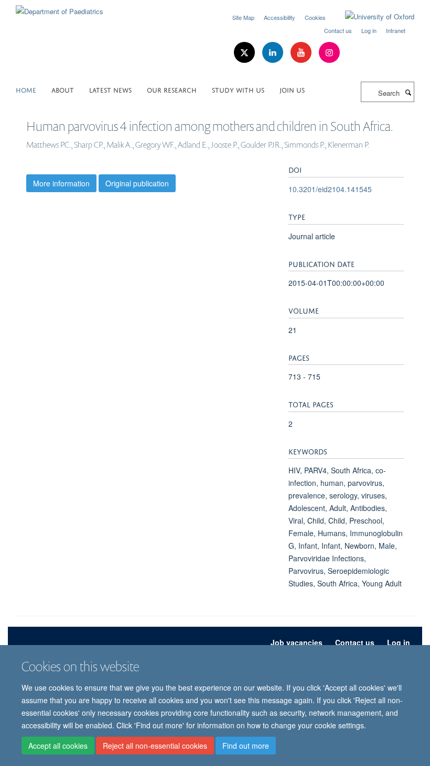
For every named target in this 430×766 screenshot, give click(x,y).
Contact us (338, 30)
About (62, 89)
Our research (172, 89)
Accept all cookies (58, 745)
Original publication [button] (137, 183)
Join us (292, 89)
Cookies (315, 17)
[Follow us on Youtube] (302, 53)
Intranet (395, 30)
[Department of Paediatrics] (59, 8)
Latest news (110, 89)
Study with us (238, 89)
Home (26, 89)
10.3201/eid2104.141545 (330, 189)
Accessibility (279, 17)
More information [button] (61, 183)
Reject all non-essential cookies (155, 745)
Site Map (243, 17)
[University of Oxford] (371, 16)
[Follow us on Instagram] (329, 53)
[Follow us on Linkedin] (273, 53)
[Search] (408, 92)
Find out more (245, 745)
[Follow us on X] (245, 53)
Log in (369, 30)
